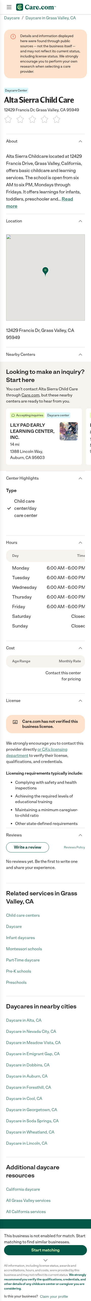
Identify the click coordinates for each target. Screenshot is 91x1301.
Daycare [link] (12, 18)
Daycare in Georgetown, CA (31, 1109)
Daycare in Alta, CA (23, 1020)
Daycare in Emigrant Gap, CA (33, 1053)
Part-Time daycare (23, 960)
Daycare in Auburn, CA (27, 1076)
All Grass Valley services (28, 1200)
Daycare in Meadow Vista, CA (33, 1042)
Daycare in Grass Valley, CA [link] (51, 18)
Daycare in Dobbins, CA (28, 1065)
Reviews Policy (74, 847)
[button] (45, 1246)
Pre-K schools (18, 971)
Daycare (14, 926)
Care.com (30, 395)
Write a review (27, 847)
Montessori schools (24, 948)
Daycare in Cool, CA (24, 1098)
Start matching (45, 1250)
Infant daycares (20, 937)
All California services (26, 1211)
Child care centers (23, 915)
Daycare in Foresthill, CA (28, 1087)
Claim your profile (54, 1296)
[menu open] (9, 7)
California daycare (23, 1189)
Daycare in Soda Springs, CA (32, 1121)
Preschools (16, 982)
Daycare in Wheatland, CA (30, 1132)
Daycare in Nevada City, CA (31, 1031)
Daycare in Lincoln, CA (26, 1143)
